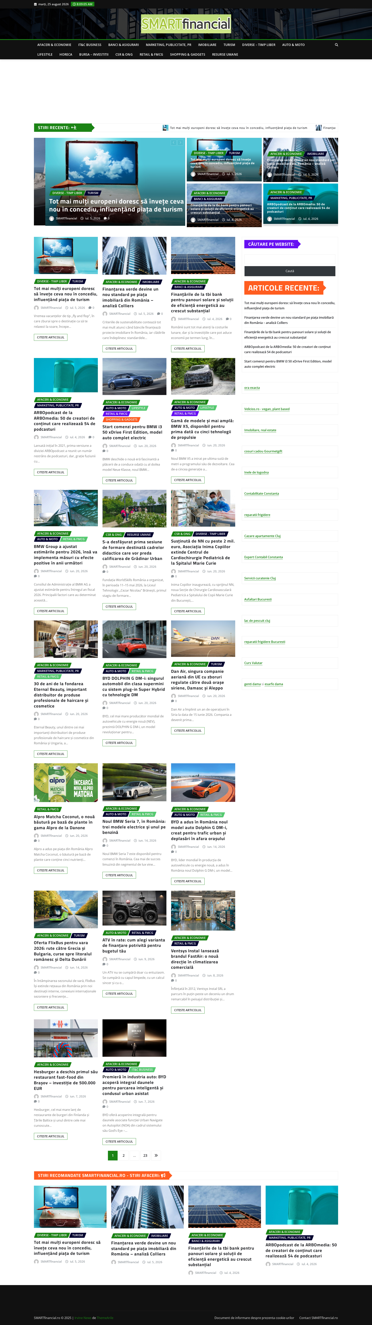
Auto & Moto (293, 45)
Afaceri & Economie (54, 45)
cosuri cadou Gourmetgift (263, 451)
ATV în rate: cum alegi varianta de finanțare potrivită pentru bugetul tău (133, 945)
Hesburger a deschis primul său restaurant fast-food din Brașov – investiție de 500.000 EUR (66, 1080)
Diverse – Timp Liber (258, 45)
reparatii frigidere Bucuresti (264, 642)
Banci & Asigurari (123, 45)
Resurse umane (225, 54)
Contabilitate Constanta (261, 493)
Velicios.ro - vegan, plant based (267, 409)
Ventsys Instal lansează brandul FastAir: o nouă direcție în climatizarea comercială (195, 959)
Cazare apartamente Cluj (262, 536)
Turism (229, 45)
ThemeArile (105, 1318)
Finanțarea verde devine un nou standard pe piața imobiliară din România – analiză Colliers (300, 163)
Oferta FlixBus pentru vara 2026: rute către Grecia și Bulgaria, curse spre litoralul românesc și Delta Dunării (63, 951)
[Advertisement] (186, 88)
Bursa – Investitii (93, 54)
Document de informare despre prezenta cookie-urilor (254, 1318)
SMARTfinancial (55, 217)
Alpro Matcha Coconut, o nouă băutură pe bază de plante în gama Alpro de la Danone (64, 822)
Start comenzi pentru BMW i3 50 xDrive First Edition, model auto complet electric (132, 432)
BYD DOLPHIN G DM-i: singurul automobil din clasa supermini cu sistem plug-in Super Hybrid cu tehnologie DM (133, 686)
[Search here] (336, 45)
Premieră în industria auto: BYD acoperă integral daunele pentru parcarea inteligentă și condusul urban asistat (134, 1085)
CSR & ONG (124, 54)
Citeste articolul (50, 337)
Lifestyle (45, 54)
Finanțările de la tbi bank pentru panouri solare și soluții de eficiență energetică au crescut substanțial (222, 208)
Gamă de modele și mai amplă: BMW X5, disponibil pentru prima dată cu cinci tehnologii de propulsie (202, 429)
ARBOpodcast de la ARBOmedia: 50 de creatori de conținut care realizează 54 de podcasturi (108, 204)
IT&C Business (89, 45)
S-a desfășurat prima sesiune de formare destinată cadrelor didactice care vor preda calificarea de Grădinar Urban (133, 550)
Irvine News (83, 1318)
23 (145, 1155)
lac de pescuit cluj (257, 621)
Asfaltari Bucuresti (258, 599)
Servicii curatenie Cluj (260, 578)
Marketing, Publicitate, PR (168, 45)
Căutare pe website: (271, 244)
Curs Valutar (253, 663)
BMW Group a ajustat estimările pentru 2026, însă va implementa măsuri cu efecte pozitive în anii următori (65, 554)
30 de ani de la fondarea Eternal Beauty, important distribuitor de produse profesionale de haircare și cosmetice (61, 695)
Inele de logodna (256, 472)
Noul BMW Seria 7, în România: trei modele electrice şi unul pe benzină (134, 826)
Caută (290, 271)
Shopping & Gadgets (187, 54)
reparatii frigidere (257, 515)
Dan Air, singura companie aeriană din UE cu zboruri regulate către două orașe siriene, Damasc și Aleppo (197, 679)
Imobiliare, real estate (260, 430)
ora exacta (252, 388)
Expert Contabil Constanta (263, 557)
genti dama (252, 684)
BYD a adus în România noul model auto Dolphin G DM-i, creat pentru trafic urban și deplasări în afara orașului (199, 830)
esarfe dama (274, 684)
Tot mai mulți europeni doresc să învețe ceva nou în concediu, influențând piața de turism (223, 163)
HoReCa (65, 54)
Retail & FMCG (151, 54)
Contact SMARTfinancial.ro (318, 1318)
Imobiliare (207, 45)
